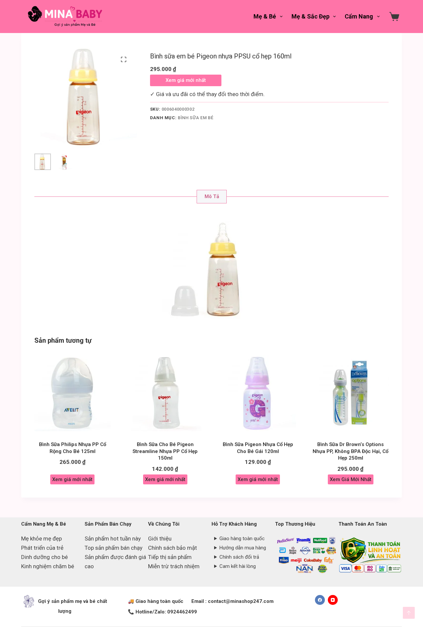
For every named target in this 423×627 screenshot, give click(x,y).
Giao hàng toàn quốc (242, 538)
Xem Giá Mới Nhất (350, 479)
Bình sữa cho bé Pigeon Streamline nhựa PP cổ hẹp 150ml (165, 451)
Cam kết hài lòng (237, 566)
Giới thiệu (160, 538)
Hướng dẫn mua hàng (242, 548)
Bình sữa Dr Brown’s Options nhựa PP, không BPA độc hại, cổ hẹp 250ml (350, 451)
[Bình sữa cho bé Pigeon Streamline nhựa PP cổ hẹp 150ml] (165, 393)
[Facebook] (320, 600)
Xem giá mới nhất (186, 80)
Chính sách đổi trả (239, 557)
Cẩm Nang (359, 16)
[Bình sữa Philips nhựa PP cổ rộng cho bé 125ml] (72, 393)
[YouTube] (333, 600)
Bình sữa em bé (195, 117)
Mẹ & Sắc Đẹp (310, 16)
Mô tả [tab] (212, 196)
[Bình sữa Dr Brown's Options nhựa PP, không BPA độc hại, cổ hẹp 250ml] (351, 393)
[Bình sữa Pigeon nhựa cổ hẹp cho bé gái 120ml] (258, 393)
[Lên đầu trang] (409, 613)
